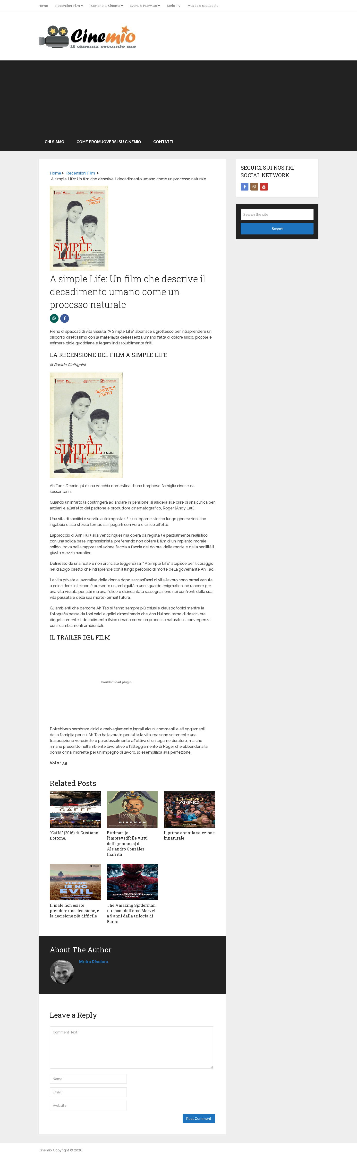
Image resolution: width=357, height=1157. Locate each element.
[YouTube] (264, 187)
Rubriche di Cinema (105, 6)
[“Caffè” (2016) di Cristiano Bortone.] (75, 809)
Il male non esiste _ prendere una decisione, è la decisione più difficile (74, 911)
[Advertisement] (178, 97)
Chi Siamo (54, 142)
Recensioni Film (67, 6)
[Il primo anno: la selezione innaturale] (189, 809)
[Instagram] (254, 187)
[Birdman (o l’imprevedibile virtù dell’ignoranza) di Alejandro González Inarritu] (132, 809)
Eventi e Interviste (143, 6)
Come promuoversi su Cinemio (108, 142)
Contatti (163, 142)
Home (43, 6)
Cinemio (45, 1150)
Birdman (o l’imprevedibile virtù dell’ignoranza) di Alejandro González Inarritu (127, 843)
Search (277, 229)
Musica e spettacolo (203, 6)
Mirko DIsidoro (93, 961)
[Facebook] (244, 187)
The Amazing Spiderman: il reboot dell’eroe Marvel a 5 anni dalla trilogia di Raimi (131, 913)
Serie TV (173, 6)
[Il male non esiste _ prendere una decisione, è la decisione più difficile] (75, 882)
